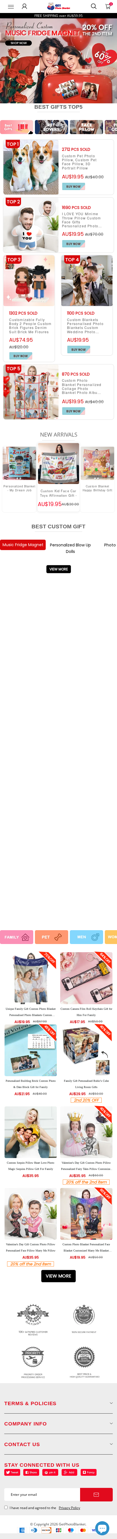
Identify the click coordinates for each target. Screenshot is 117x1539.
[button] (54, 95)
